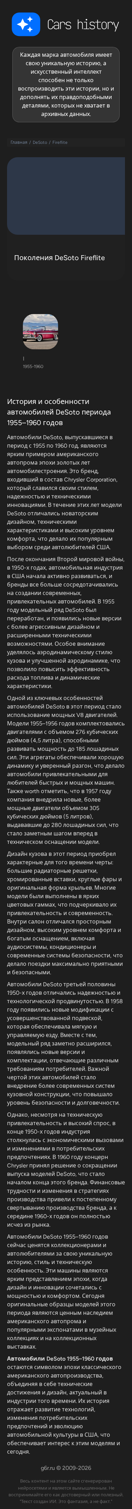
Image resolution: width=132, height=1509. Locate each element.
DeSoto (40, 142)
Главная (19, 142)
